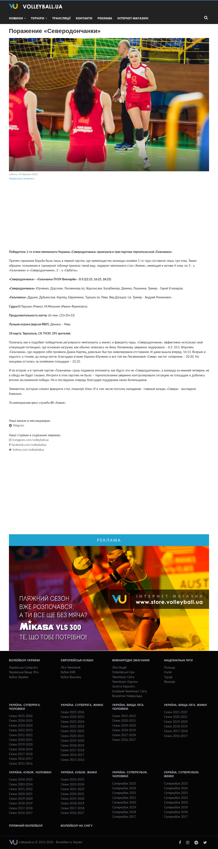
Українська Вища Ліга (24, 672)
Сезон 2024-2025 (21, 720)
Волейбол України (24, 660)
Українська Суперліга (21, 178)
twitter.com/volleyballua (28, 449)
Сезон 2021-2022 (21, 735)
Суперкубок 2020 (124, 802)
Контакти (84, 18)
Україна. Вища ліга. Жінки (185, 705)
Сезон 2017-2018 (21, 754)
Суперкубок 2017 (124, 816)
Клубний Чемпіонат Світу (129, 691)
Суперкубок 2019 (124, 807)
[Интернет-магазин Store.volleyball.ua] (109, 598)
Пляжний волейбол (26, 825)
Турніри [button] (37, 18)
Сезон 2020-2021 (21, 739)
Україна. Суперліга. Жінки (82, 705)
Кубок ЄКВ (68, 672)
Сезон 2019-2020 (21, 744)
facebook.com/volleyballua (28, 445)
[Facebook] (180, 843)
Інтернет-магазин (132, 18)
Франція (169, 681)
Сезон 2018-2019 (21, 749)
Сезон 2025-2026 (21, 716)
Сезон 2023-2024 (21, 725)
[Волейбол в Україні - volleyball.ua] (35, 6)
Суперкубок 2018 (124, 812)
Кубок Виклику (71, 677)
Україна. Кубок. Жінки (79, 772)
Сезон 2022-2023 (21, 730)
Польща (169, 667)
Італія (168, 672)
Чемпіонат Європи (125, 681)
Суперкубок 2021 (124, 798)
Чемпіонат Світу (123, 677)
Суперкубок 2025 (124, 783)
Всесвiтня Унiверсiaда (127, 696)
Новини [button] (16, 18)
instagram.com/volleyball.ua (30, 440)
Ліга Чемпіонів (70, 667)
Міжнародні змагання (130, 660)
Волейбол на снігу (77, 825)
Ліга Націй (119, 667)
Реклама (105, 18)
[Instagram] (187, 843)
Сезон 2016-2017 (21, 758)
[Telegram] (196, 843)
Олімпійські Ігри (123, 672)
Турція (168, 677)
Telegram (18, 425)
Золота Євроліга (123, 686)
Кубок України (18, 677)
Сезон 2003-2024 (21, 784)
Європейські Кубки (77, 660)
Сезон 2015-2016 (21, 763)
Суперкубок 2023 (124, 793)
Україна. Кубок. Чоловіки (30, 772)
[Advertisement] (109, 215)
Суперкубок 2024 (124, 788)
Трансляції (61, 18)
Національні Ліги (178, 660)
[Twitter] (205, 843)
